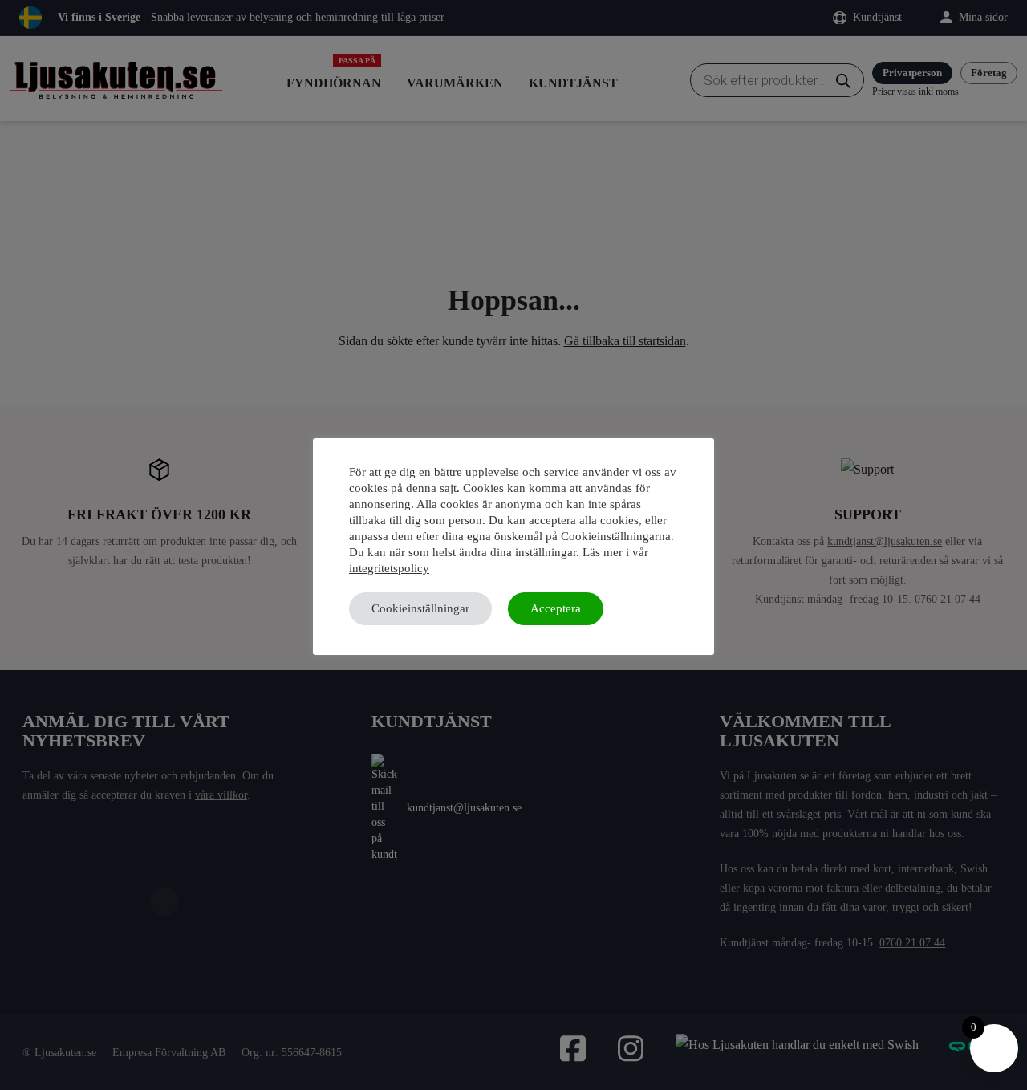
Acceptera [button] (555, 608)
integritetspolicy (389, 568)
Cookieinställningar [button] (420, 608)
